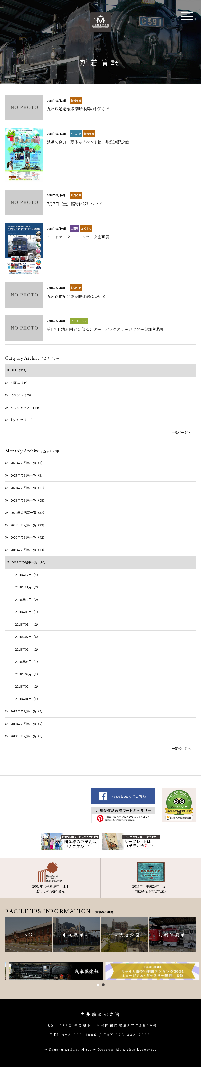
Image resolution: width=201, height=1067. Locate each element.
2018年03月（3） (27, 674)
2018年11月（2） (27, 587)
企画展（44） (20, 382)
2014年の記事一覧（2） (27, 723)
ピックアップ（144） (25, 407)
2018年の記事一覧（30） (29, 562)
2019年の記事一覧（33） (28, 550)
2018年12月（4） (27, 574)
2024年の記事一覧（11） (28, 487)
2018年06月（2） (27, 649)
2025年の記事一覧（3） (27, 475)
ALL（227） (20, 370)
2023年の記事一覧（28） (28, 500)
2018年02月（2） (27, 686)
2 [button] (103, 984)
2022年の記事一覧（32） (28, 512)
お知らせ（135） (22, 419)
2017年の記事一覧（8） (27, 711)
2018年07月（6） (27, 636)
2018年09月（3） (27, 611)
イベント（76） (21, 395)
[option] (52, 971)
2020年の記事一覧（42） (28, 537)
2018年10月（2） (27, 599)
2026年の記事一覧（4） (27, 462)
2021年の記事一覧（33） (28, 525)
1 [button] (98, 985)
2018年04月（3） (27, 661)
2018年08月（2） (27, 624)
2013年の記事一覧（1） (27, 736)
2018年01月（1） (27, 699)
